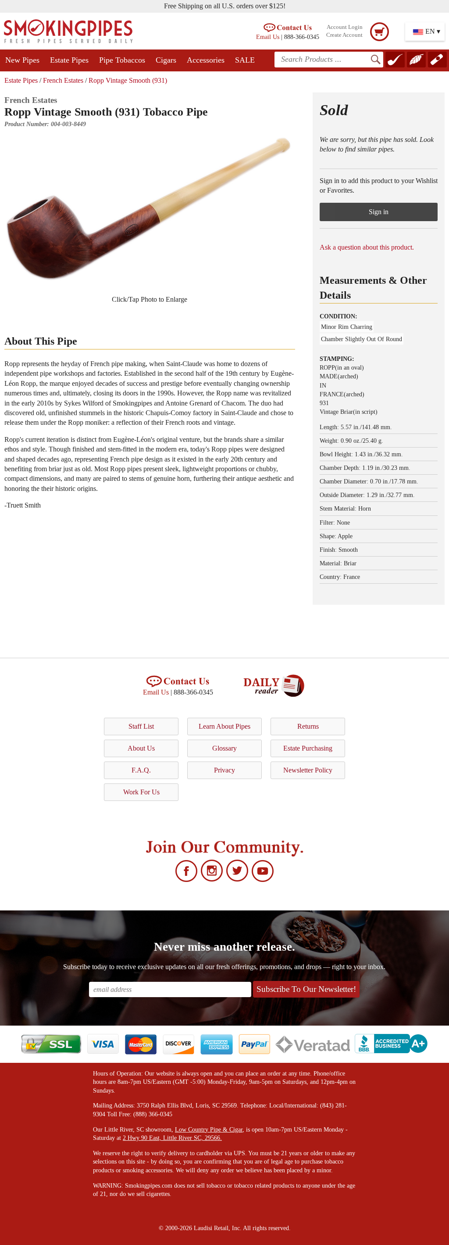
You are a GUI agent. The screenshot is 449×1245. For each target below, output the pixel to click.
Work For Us (141, 792)
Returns (308, 726)
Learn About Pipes (224, 726)
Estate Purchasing (307, 748)
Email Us (267, 36)
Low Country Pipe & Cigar (208, 1129)
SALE (245, 60)
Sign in (378, 211)
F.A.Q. (141, 770)
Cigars (166, 60)
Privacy (224, 770)
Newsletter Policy (307, 770)
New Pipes (22, 60)
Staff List (141, 726)
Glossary (224, 748)
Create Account (344, 35)
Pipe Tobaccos (122, 60)
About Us (141, 748)
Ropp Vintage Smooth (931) (128, 80)
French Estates (63, 80)
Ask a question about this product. (367, 247)
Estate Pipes (69, 60)
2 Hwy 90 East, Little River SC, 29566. (172, 1138)
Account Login (345, 27)
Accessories (205, 60)
